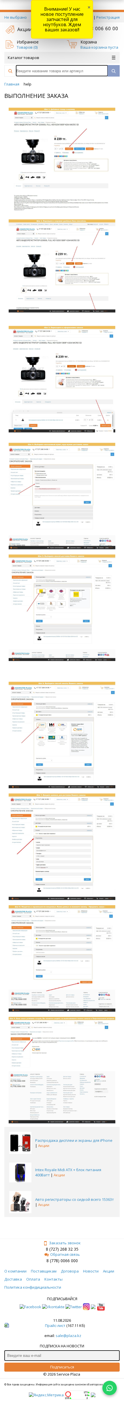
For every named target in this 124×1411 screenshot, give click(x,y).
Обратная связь (65, 1254)
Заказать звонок (65, 1242)
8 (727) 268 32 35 (62, 1249)
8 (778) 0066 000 (62, 1260)
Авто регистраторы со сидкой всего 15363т (74, 1199)
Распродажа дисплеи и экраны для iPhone (73, 1140)
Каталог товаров (23, 57)
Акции (24, 29)
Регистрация (108, 17)
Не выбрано (15, 17)
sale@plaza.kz (68, 1335)
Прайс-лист (55, 1325)
